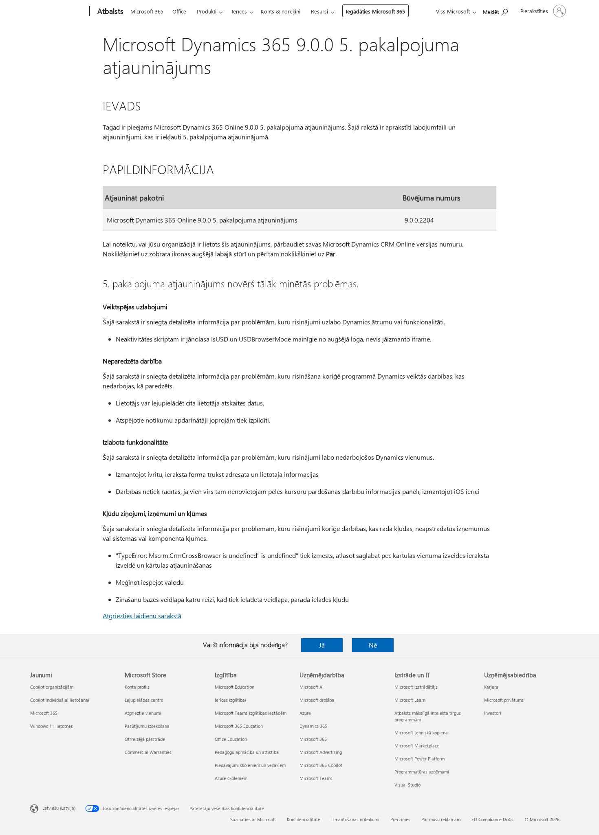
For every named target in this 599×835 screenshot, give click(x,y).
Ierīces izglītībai (230, 700)
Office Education (231, 739)
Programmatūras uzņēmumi (421, 772)
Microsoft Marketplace (416, 745)
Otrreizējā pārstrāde (145, 739)
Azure (305, 713)
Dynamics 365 (313, 726)
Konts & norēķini (280, 11)
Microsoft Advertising (321, 752)
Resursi (319, 11)
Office (179, 11)
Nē (373, 645)
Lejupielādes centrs (144, 700)
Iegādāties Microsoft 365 (375, 11)
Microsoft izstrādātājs (416, 687)
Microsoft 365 (146, 11)
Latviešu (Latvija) (58, 808)
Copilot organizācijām (51, 687)
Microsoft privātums (504, 700)
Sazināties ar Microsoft (253, 819)
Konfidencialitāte (303, 819)
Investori (492, 713)
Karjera (491, 687)
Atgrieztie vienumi (143, 713)
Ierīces (239, 11)
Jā (322, 645)
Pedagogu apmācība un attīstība (247, 752)
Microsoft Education (234, 687)
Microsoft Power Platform (419, 759)
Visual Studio (407, 785)
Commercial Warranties (148, 752)
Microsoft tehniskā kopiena (421, 732)
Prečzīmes (400, 819)
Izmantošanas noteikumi (355, 819)
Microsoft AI (312, 687)
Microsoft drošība (317, 700)
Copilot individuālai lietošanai (59, 700)
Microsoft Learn (409, 700)
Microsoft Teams (316, 778)
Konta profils (137, 687)
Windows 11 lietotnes (51, 726)
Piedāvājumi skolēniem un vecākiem (250, 765)
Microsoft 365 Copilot (321, 765)
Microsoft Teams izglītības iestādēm (250, 713)
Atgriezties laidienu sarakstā (142, 615)
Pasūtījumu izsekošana (147, 726)
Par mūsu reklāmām (440, 819)
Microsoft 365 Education (239, 726)
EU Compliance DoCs (492, 819)
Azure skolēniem (231, 778)
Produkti (206, 11)
